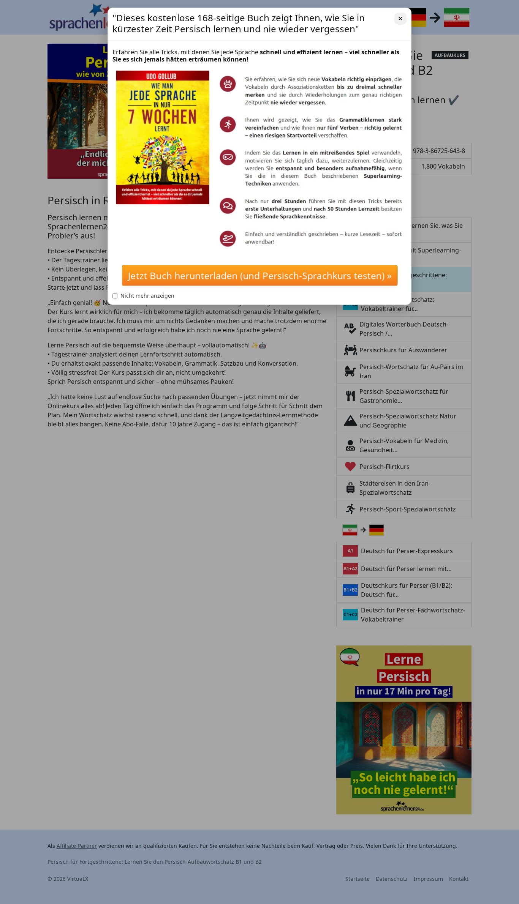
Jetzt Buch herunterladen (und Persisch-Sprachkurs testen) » (259, 275)
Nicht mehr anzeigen (147, 295)
